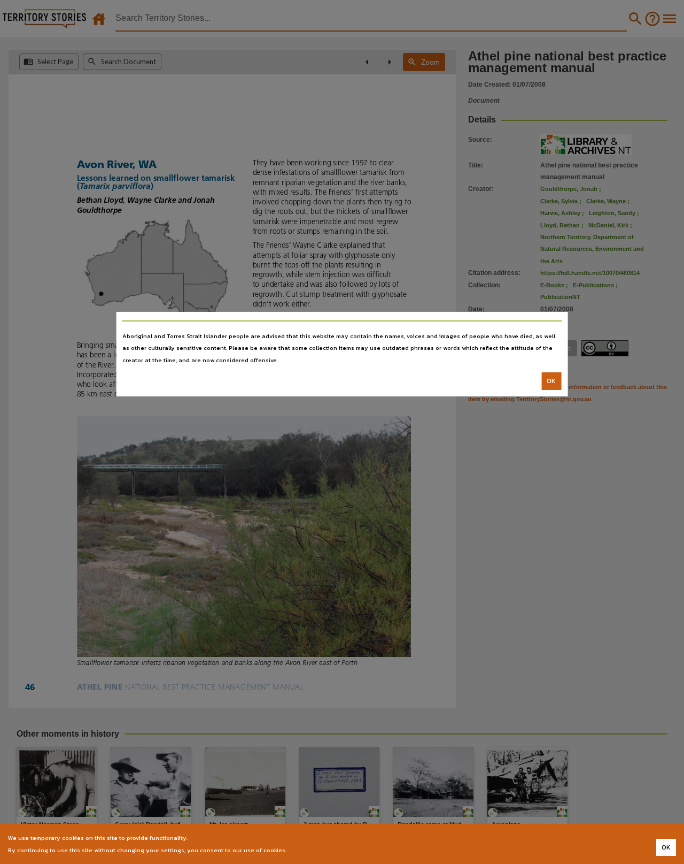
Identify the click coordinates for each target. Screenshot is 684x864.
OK (551, 381)
